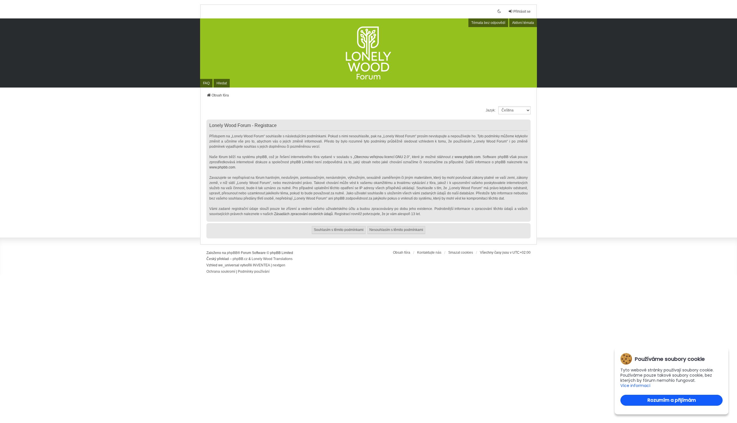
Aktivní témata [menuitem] (523, 23)
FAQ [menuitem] (206, 83)
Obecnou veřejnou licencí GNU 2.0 (381, 157)
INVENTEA (261, 265)
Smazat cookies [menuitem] (460, 253)
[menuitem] (220, 272)
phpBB (232, 253)
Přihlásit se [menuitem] (522, 12)
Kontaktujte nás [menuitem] (429, 253)
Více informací (635, 385)
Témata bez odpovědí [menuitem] (488, 23)
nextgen (279, 265)
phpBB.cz (240, 259)
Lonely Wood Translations (272, 259)
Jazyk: (490, 110)
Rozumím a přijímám (671, 400)
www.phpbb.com (467, 157)
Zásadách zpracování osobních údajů (303, 214)
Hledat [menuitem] (221, 83)
